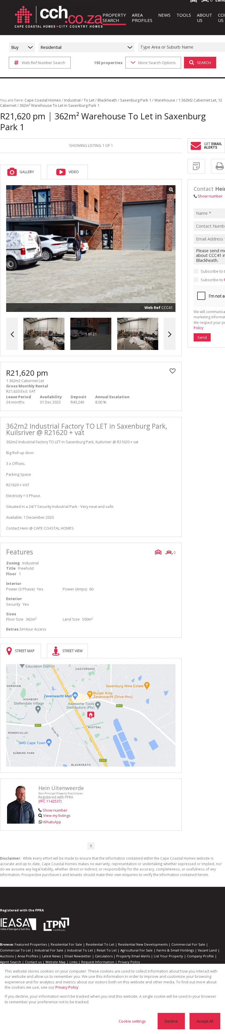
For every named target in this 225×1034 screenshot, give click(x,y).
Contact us (33, 962)
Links (73, 962)
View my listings (57, 815)
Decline (171, 1021)
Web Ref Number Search (43, 62)
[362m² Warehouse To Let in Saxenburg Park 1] (90, 248)
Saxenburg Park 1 (135, 100)
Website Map (55, 962)
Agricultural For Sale (136, 950)
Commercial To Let (15, 950)
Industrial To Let (80, 950)
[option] (137, 334)
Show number (54, 810)
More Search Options (157, 62)
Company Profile (200, 956)
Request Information (97, 962)
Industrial (72, 100)
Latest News (51, 956)
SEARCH (204, 62)
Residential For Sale (66, 944)
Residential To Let (100, 944)
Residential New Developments (143, 944)
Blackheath (107, 100)
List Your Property (168, 956)
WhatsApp (52, 822)
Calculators (103, 956)
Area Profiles (28, 956)
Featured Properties (31, 944)
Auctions (7, 956)
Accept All (205, 1021)
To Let (89, 100)
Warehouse (164, 100)
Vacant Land (207, 950)
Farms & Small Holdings (175, 950)
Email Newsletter (77, 956)
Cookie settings (132, 1021)
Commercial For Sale (188, 944)
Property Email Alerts (133, 956)
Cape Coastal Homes (43, 100)
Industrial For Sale (49, 950)
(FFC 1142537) (50, 801)
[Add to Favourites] (172, 371)
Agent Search (10, 962)
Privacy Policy (129, 962)
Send (202, 337)
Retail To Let (107, 950)
